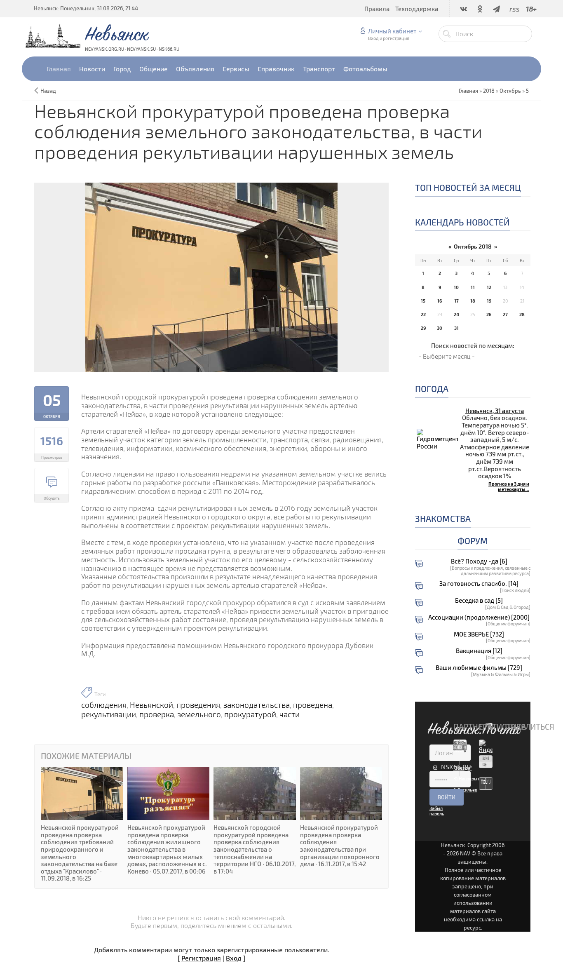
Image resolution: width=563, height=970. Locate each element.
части (289, 714)
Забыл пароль (436, 811)
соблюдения (104, 704)
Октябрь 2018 (473, 246)
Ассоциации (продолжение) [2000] (479, 617)
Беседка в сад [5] (479, 600)
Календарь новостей (462, 222)
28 (522, 314)
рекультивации (108, 714)
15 (423, 300)
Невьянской (151, 704)
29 (423, 328)
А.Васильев (465, 789)
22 (423, 314)
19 (489, 300)
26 (488, 314)
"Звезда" (462, 767)
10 (456, 287)
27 (505, 314)
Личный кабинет (392, 31)
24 (456, 314)
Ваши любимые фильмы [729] (479, 667)
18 (472, 300)
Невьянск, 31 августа (494, 410)
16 (439, 300)
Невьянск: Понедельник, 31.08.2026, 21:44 (86, 8)
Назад (48, 90)
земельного (199, 714)
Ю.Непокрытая (468, 778)
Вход (234, 958)
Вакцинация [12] (479, 650)
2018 (489, 90)
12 (489, 287)
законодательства (256, 704)
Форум (472, 540)
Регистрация (201, 958)
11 (473, 287)
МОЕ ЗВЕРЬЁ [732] (479, 634)
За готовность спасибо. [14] (478, 583)
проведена (312, 704)
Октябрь (510, 90)
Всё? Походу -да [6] (479, 561)
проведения (198, 704)
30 (439, 328)
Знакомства (443, 518)
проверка (156, 714)
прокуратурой (250, 714)
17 (456, 300)
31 (456, 328)
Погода (431, 388)
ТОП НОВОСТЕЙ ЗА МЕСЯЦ (468, 187)
